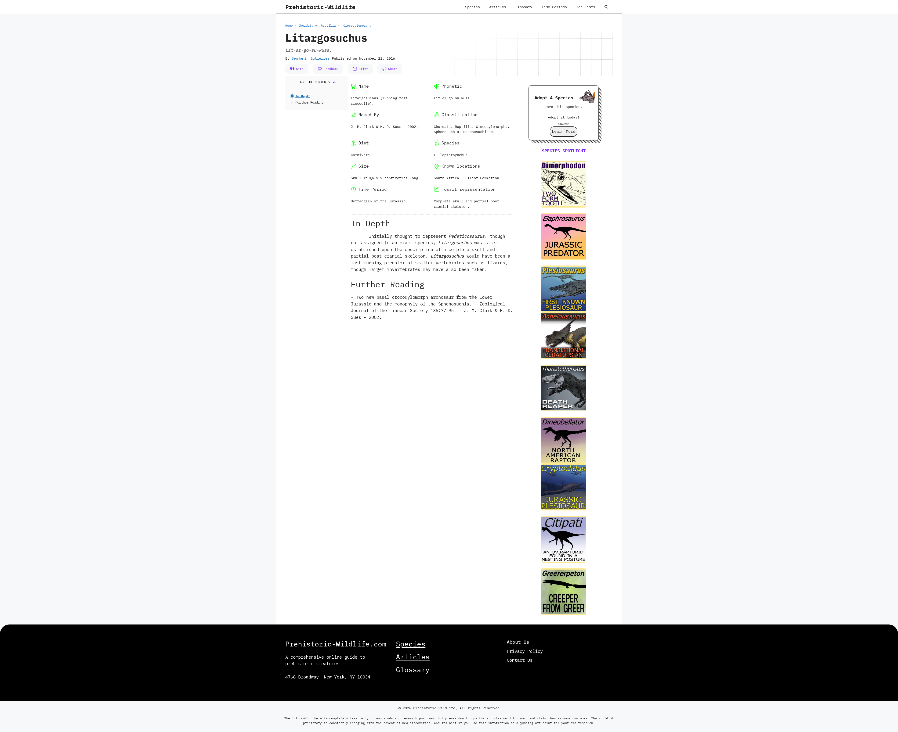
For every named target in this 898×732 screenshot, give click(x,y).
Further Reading (309, 102)
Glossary (523, 7)
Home (289, 26)
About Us (518, 642)
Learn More (563, 131)
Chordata (305, 26)
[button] (606, 7)
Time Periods (554, 7)
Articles (497, 7)
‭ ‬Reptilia (327, 26)
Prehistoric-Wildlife (320, 7)
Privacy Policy (525, 651)
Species (472, 7)
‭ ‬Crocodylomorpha (356, 26)
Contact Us (519, 660)
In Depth (302, 96)
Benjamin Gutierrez (311, 58)
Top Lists (585, 7)
